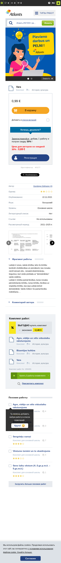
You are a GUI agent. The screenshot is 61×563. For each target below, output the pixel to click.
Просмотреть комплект (33, 383)
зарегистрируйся (20, 138)
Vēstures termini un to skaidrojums (31, 451)
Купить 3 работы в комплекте (33, 376)
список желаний (29, 120)
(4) (42, 186)
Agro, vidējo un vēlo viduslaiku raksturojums (33, 339)
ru (53, 3)
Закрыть (46, 78)
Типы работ (47, 13)
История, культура (40, 90)
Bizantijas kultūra (26, 350)
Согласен (30, 558)
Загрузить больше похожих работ (30, 484)
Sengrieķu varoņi (22, 436)
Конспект (20, 90)
